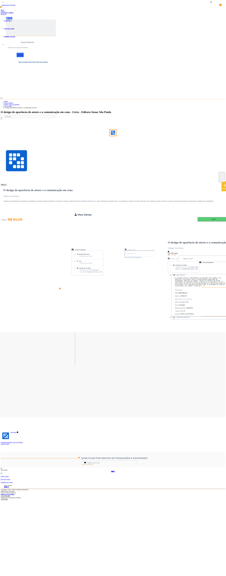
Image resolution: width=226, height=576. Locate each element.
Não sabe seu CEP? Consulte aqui (133, 257)
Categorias (7, 20)
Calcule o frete (131, 249)
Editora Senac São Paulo (3, 13)
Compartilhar (222, 177)
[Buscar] (1, 119)
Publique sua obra (9, 36)
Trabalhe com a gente (7, 482)
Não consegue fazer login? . (33, 62)
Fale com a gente (9, 28)
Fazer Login (20, 55)
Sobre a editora (8, 12)
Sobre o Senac (5, 476)
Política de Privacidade (7, 494)
